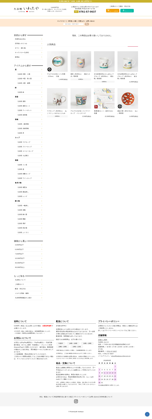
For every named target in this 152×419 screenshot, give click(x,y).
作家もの (81, 21)
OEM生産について (106, 397)
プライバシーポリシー (111, 330)
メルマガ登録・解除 (22, 293)
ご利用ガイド (114, 6)
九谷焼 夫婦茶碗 (23, 128)
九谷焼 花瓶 (22, 210)
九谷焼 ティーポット (25, 110)
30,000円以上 (20, 267)
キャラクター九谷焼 (22, 52)
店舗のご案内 (102, 340)
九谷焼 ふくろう (23, 232)
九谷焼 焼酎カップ (24, 174)
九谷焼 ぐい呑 (22, 165)
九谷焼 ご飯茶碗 (23, 124)
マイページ (127, 10)
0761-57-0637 (87, 11)
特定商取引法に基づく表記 (63, 397)
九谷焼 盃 (21, 169)
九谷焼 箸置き (22, 187)
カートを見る (112, 10)
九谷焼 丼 (21, 133)
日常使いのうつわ (21, 43)
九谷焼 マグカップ (24, 142)
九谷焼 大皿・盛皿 (24, 83)
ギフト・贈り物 (20, 48)
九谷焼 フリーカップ (25, 146)
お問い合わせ (90, 21)
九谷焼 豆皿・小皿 (24, 74)
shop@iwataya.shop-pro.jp (120, 356)
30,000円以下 (20, 263)
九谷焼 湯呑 (22, 101)
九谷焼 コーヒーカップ (25, 151)
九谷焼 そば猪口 (23, 155)
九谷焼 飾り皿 (22, 214)
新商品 (17, 57)
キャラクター (61, 21)
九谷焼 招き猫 (22, 228)
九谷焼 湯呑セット (24, 106)
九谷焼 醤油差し (23, 192)
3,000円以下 (19, 245)
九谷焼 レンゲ (22, 196)
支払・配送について (46, 397)
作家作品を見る (20, 39)
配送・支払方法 (125, 6)
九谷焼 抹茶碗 (22, 115)
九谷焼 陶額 (22, 219)
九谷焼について (20, 280)
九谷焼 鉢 (21, 92)
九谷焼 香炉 (22, 223)
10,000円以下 (20, 258)
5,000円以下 (19, 249)
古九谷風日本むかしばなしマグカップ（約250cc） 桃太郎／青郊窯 (104, 76)
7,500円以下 (19, 254)
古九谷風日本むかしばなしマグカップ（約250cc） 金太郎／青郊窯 (127, 76)
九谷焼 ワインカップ (25, 178)
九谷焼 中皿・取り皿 (25, 78)
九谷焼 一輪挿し (23, 205)
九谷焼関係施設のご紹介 (23, 298)
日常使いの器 (72, 21)
